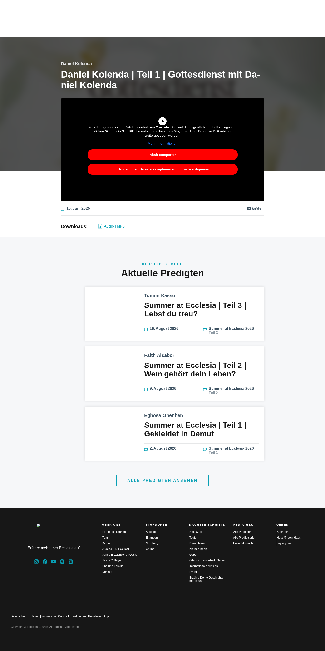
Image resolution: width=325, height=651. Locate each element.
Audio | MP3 (114, 226)
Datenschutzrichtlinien (25, 616)
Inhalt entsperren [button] (163, 155)
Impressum (49, 616)
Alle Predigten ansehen (162, 480)
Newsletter (95, 616)
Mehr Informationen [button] (162, 143)
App (106, 616)
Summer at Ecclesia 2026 (231, 330)
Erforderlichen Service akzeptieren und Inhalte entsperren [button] (162, 169)
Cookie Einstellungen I (72, 616)
